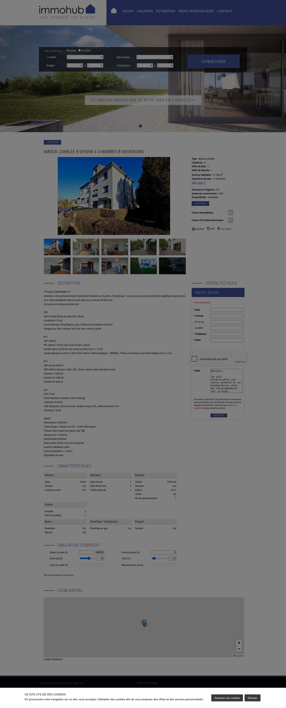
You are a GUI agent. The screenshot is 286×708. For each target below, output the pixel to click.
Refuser (252, 697)
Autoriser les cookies (227, 697)
